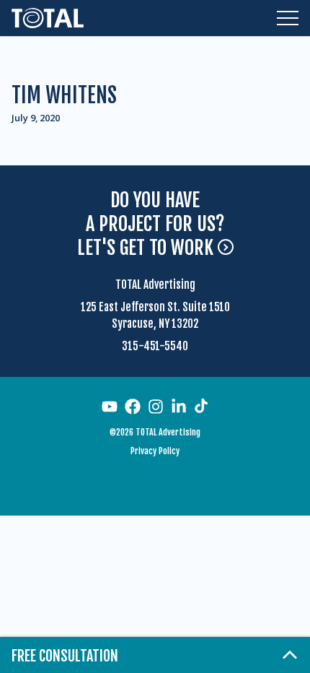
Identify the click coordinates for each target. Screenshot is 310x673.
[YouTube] (110, 406)
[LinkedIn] (179, 406)
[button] (287, 18)
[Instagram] (156, 406)
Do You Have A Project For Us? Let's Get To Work (151, 224)
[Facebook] (133, 406)
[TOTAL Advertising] (48, 17)
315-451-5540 (155, 346)
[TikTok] (201, 406)
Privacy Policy (155, 451)
